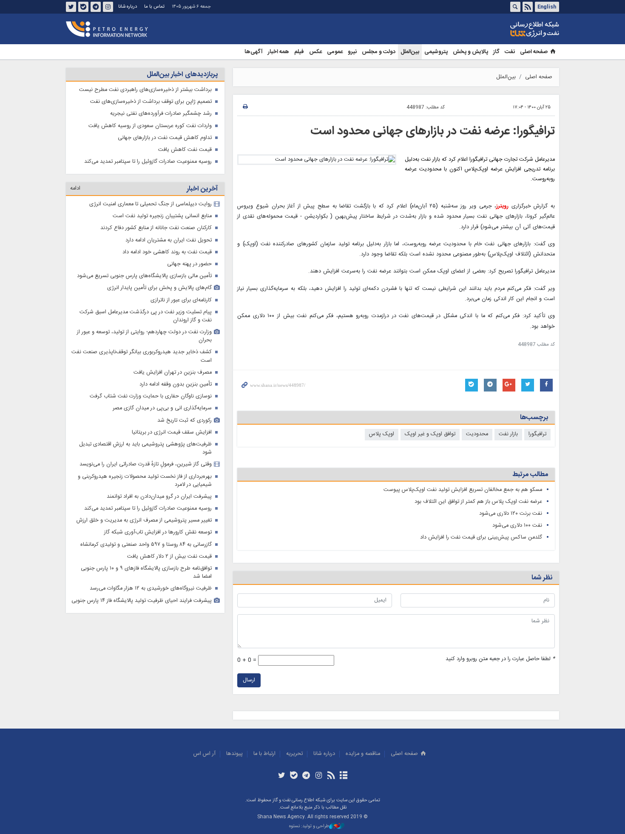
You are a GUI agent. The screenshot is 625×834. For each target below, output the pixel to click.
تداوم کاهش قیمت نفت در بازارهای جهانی (165, 138)
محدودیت (477, 434)
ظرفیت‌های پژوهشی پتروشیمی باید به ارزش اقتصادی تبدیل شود (145, 448)
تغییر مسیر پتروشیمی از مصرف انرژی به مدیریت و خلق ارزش (144, 520)
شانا (505, 29)
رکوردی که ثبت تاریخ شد (184, 421)
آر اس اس (204, 753)
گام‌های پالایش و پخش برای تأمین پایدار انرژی (159, 288)
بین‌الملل (410, 52)
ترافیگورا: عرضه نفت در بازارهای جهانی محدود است (432, 131)
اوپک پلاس (381, 434)
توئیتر (71, 7)
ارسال (249, 680)
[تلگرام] (306, 776)
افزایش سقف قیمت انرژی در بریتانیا (172, 432)
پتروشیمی (436, 52)
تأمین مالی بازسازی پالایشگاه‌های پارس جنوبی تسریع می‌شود (144, 276)
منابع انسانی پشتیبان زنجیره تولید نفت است (162, 216)
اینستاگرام (108, 7)
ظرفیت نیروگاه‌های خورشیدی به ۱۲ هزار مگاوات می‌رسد (151, 588)
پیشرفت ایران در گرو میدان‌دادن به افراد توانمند (159, 497)
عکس (315, 52)
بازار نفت (508, 434)
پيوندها (234, 753)
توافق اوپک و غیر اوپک (430, 434)
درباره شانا (127, 7)
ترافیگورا (537, 434)
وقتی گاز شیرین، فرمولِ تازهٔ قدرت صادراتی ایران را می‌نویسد (146, 464)
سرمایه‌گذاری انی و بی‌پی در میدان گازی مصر (162, 408)
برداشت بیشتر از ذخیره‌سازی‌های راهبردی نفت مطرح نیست (145, 90)
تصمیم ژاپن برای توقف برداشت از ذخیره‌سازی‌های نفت (151, 102)
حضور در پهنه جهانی (189, 264)
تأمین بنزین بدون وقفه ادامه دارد (175, 384)
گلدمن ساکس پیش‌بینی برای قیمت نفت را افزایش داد (481, 537)
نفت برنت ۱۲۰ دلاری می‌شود (510, 514)
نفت (510, 52)
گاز (496, 52)
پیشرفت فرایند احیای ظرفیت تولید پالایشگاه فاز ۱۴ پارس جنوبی (141, 601)
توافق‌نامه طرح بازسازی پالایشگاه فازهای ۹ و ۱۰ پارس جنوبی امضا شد (146, 573)
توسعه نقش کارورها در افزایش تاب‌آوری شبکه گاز (158, 532)
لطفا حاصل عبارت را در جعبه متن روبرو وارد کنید (500, 659)
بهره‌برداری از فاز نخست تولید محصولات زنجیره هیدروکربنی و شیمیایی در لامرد (145, 481)
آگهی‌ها (253, 52)
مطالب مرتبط (530, 474)
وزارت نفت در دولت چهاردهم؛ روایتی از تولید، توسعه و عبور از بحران (144, 336)
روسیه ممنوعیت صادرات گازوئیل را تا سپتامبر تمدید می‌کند (148, 162)
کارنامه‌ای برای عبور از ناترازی (181, 300)
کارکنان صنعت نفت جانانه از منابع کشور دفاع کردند (156, 228)
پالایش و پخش (470, 52)
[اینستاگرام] (318, 776)
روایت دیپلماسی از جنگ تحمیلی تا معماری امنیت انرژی (150, 204)
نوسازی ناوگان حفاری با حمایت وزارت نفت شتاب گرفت (151, 396)
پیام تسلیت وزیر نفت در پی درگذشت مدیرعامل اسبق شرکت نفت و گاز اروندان (146, 316)
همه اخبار (278, 52)
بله (83, 7)
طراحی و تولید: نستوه (309, 826)
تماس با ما (154, 7)
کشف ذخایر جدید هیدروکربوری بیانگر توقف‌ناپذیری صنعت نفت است (141, 356)
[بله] (294, 776)
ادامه (75, 188)
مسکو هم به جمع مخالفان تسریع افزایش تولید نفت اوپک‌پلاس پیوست (463, 490)
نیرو (352, 52)
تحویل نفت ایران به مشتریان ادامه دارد (168, 240)
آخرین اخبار (202, 189)
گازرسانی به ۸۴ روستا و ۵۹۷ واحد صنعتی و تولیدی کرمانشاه (146, 545)
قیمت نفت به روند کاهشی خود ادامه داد (167, 252)
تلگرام (96, 7)
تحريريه (294, 753)
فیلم (299, 52)
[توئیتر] (281, 776)
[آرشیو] (343, 776)
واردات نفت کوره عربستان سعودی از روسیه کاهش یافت (150, 126)
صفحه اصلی (534, 52)
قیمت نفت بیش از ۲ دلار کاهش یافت (169, 557)
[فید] (331, 776)
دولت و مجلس (378, 52)
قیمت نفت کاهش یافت (185, 150)
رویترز (502, 206)
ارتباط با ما (264, 753)
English (546, 7)
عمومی (335, 52)
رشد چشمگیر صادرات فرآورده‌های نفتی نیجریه (161, 114)
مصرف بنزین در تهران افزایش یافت (173, 373)
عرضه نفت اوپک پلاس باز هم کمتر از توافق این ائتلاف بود (478, 502)
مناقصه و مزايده (363, 753)
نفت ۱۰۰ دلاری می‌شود (517, 526)
